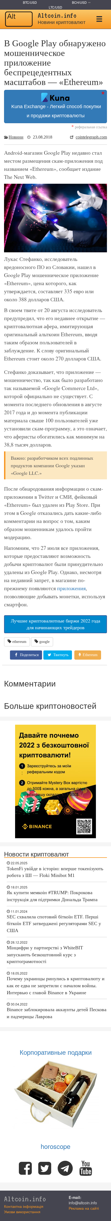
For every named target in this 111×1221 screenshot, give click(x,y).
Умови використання (22, 1211)
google (44, 642)
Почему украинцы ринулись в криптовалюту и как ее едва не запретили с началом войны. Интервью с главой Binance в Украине (56, 985)
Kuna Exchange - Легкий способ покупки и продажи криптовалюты (55, 111)
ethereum (19, 642)
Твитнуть (60, 655)
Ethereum (90, 655)
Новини (16, 137)
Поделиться (29, 655)
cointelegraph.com (91, 137)
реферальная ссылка (89, 126)
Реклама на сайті (84, 1208)
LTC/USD (55, 7)
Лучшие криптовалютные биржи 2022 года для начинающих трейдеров (55, 624)
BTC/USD (30, 2)
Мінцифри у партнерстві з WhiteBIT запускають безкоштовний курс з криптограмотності (45, 954)
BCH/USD (79, 2)
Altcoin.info (25, 1198)
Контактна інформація (23, 1206)
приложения (71, 588)
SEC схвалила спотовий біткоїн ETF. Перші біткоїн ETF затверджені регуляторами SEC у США (54, 923)
